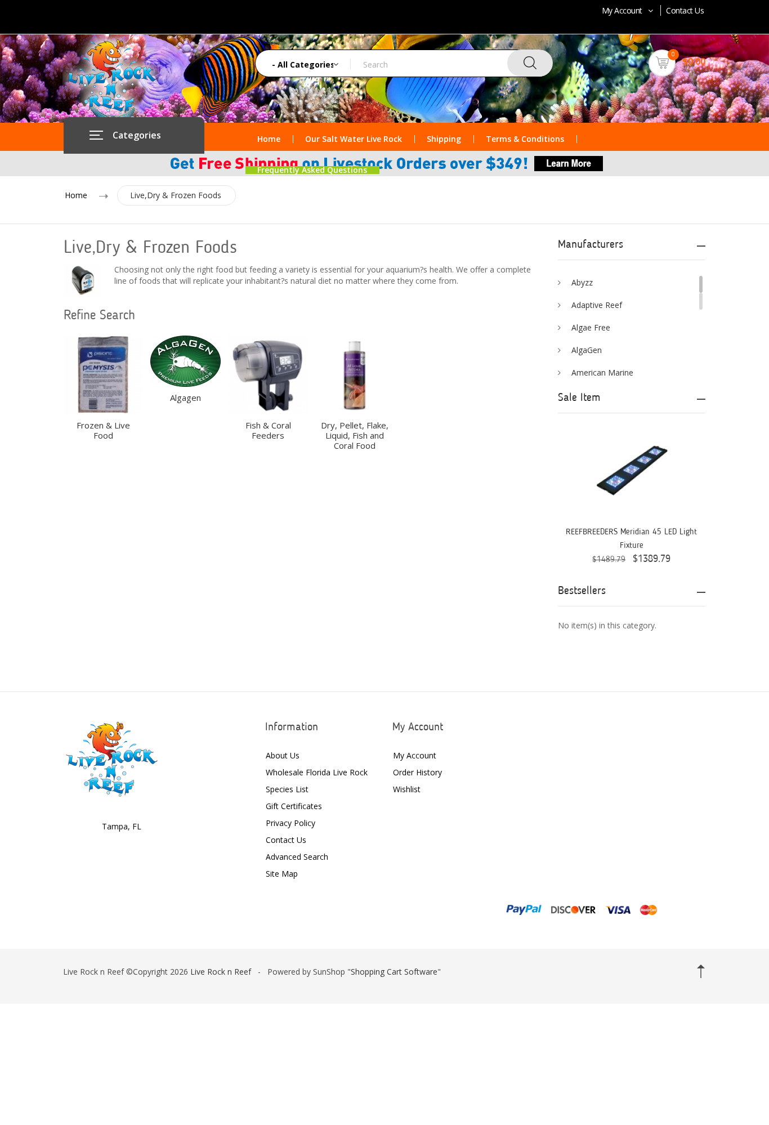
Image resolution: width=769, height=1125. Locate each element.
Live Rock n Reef (220, 971)
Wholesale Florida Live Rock (317, 772)
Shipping (444, 139)
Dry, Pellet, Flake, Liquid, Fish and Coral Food (354, 435)
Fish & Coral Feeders (268, 430)
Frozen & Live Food (103, 430)
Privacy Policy (290, 823)
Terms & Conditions (525, 139)
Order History (417, 772)
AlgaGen (586, 350)
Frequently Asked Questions (312, 170)
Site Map (282, 873)
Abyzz (582, 282)
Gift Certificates (294, 806)
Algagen (185, 397)
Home (268, 139)
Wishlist (407, 789)
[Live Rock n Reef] (111, 758)
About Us (282, 755)
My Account (622, 10)
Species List (287, 789)
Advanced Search (297, 856)
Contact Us (685, 10)
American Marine (602, 372)
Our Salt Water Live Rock (353, 139)
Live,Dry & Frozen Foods (175, 195)
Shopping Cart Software (394, 971)
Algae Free (590, 327)
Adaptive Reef (596, 305)
